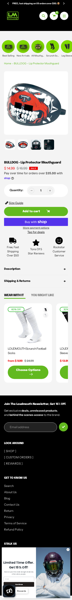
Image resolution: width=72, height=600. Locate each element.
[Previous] (8, 3)
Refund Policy (13, 529)
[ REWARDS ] (13, 463)
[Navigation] (64, 16)
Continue (19, 584)
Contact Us (11, 504)
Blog (7, 498)
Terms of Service (15, 523)
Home (7, 63)
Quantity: (16, 190)
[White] (45, 315)
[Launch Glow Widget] (9, 590)
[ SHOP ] (10, 451)
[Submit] (63, 426)
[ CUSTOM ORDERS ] (18, 457)
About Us (10, 492)
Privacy (9, 517)
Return (8, 511)
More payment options (36, 227)
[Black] (45, 309)
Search (9, 486)
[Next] (64, 3)
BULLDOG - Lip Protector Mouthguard (36, 63)
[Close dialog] (68, 549)
